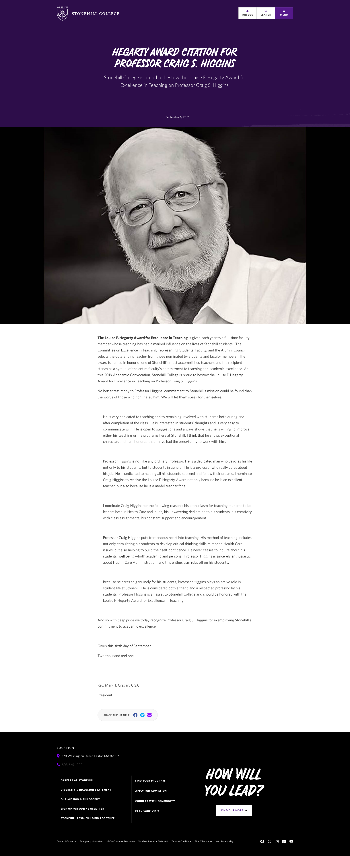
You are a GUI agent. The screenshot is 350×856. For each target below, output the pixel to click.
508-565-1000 (72, 765)
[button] (247, 13)
